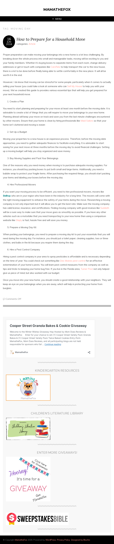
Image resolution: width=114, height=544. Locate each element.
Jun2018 (9, 43)
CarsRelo (55, 66)
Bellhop (7, 195)
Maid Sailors (87, 120)
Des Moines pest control (72, 260)
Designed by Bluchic (80, 539)
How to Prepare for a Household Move (50, 39)
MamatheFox (57, 9)
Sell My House (74, 86)
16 (9, 39)
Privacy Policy (63, 539)
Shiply (19, 220)
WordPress (50, 539)
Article (32, 43)
